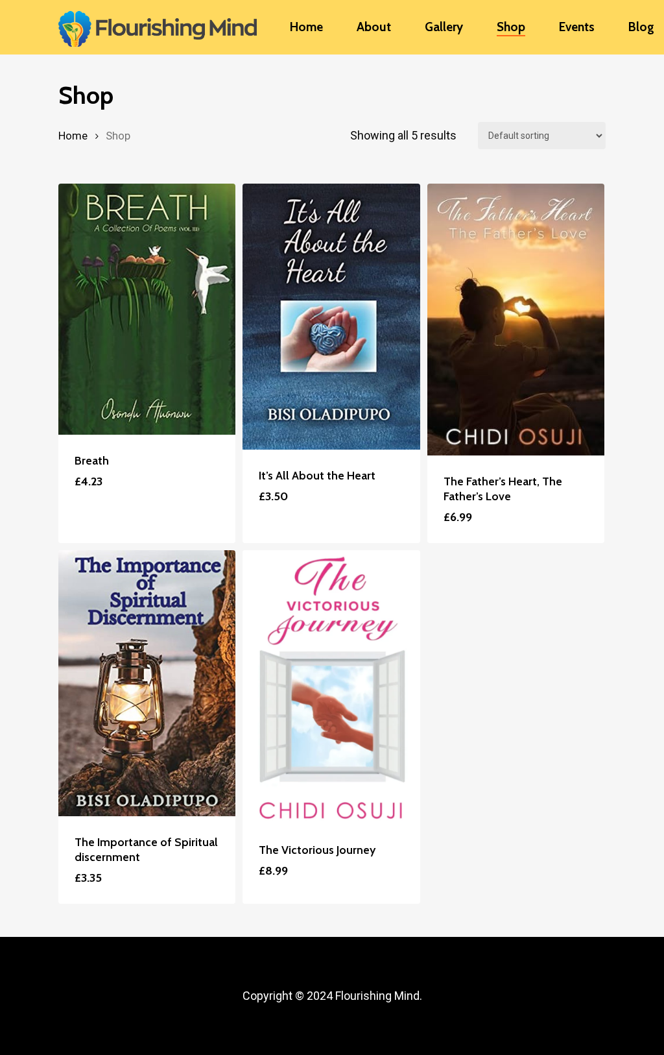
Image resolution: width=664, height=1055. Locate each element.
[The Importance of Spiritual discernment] (146, 683)
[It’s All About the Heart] (331, 317)
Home (73, 136)
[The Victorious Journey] (331, 687)
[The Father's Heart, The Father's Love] (515, 319)
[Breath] (146, 309)
